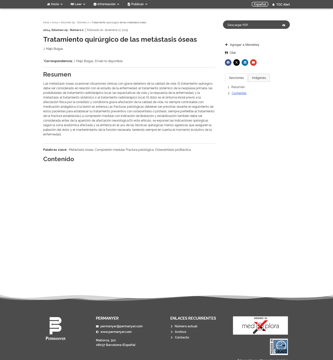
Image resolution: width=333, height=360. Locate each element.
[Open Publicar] (146, 4)
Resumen (238, 87)
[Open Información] (118, 4)
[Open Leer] (84, 4)
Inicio (46, 22)
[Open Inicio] (61, 4)
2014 (55, 22)
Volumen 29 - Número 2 (75, 22)
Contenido (239, 93)
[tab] (236, 77)
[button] (228, 62)
